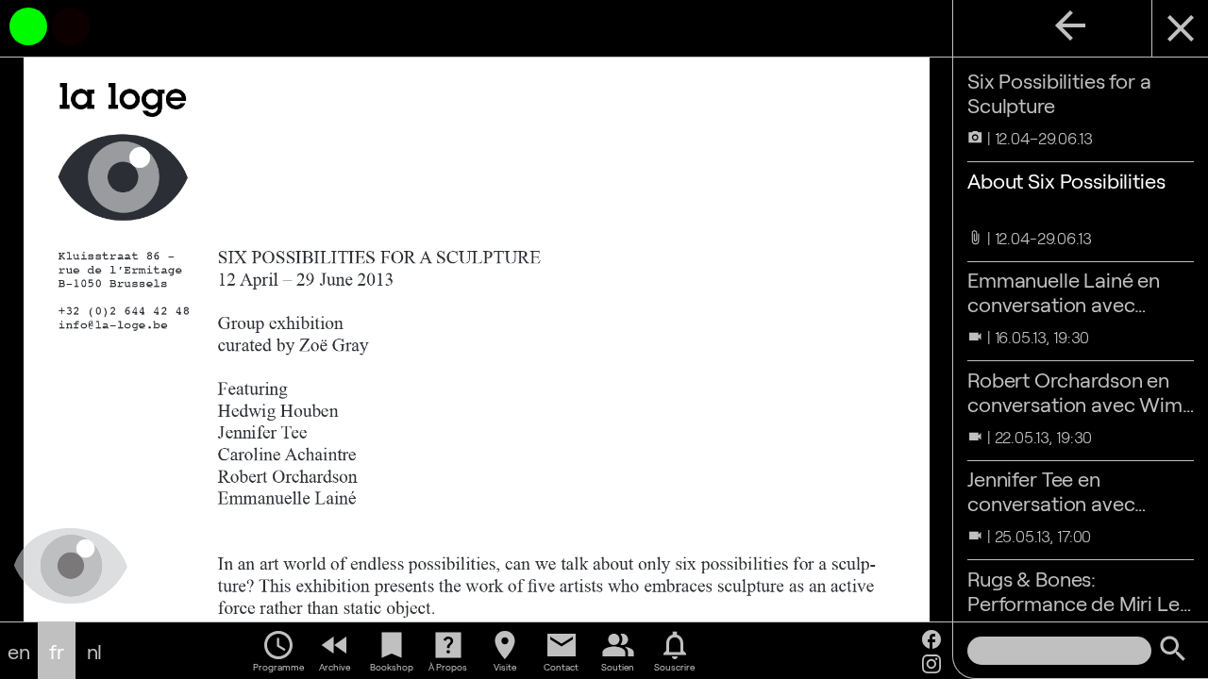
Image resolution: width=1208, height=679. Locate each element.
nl (95, 650)
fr (56, 650)
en (19, 650)
